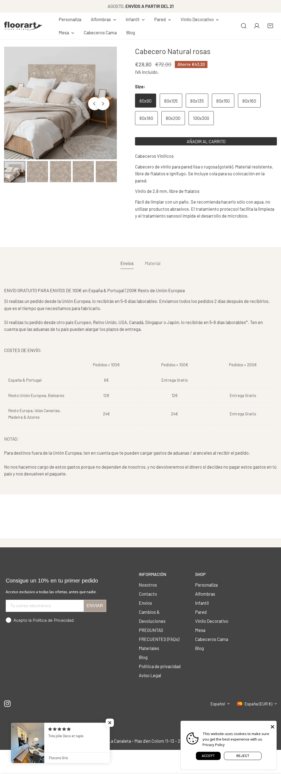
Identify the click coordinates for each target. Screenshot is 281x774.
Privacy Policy (214, 744)
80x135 (197, 100)
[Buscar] (243, 25)
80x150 (223, 100)
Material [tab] (153, 263)
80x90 (145, 100)
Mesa (200, 630)
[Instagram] (7, 703)
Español (217, 703)
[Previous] (94, 103)
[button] (103, 19)
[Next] (102, 103)
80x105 (171, 100)
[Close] (272, 726)
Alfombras (205, 593)
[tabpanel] (140, 382)
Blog (143, 657)
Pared (201, 612)
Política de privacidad (160, 666)
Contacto (148, 593)
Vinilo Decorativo (211, 621)
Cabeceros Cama (211, 639)
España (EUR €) (258, 703)
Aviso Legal (150, 675)
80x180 (146, 118)
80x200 (173, 118)
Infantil (202, 603)
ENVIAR (94, 605)
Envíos (145, 603)
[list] (60, 103)
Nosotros (148, 584)
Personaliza (206, 584)
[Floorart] (23, 26)
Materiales (149, 648)
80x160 (249, 100)
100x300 (201, 118)
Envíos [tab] (127, 263)
